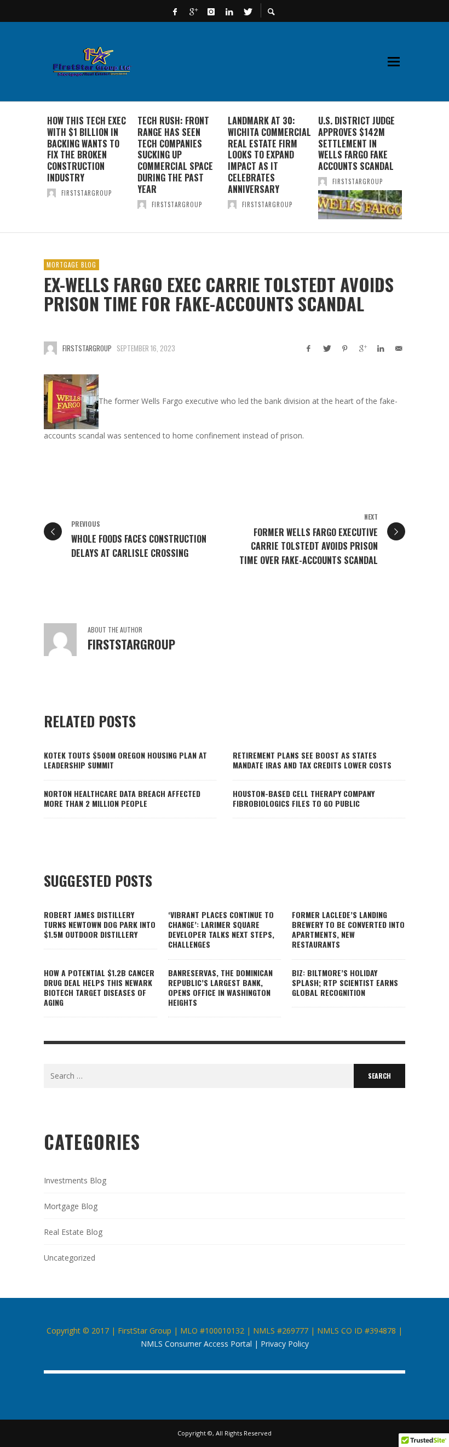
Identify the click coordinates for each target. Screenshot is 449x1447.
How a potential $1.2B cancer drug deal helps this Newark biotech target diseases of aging (99, 988)
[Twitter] (247, 11)
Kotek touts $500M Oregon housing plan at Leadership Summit (125, 760)
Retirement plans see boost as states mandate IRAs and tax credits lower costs (312, 760)
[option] (89, 167)
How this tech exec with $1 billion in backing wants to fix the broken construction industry (86, 149)
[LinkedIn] (229, 11)
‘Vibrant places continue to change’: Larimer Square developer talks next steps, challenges (221, 929)
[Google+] (193, 11)
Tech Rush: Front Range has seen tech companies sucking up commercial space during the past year (175, 155)
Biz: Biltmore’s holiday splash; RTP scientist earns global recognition (345, 982)
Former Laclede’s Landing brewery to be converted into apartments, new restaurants (348, 929)
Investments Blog (75, 1180)
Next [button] (413, 171)
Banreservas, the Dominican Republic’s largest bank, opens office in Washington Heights (220, 988)
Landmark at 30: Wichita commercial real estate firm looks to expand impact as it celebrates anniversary (269, 155)
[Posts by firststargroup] (51, 193)
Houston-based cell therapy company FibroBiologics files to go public (304, 798)
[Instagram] (211, 11)
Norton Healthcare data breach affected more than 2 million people (122, 798)
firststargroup (86, 193)
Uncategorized (69, 1257)
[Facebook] (175, 11)
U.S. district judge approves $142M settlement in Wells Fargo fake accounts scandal (356, 143)
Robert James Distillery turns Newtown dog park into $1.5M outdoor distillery (100, 924)
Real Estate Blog (73, 1232)
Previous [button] (35, 171)
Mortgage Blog (71, 264)
